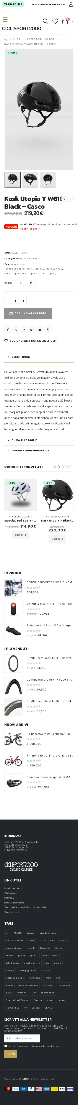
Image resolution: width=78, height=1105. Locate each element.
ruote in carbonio (28, 985)
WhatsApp (48, 329)
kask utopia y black (32, 273)
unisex (35, 1007)
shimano (21, 992)
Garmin (59, 948)
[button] (7, 19)
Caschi (37, 258)
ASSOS (18, 933)
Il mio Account (13, 888)
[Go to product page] (13, 588)
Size (7, 283)
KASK (59, 268)
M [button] (31, 283)
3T (7, 933)
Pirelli (48, 977)
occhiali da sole (15, 977)
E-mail (40, 329)
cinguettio (15, 329)
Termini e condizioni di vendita (25, 907)
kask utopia (11, 273)
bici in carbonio (15, 940)
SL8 (33, 992)
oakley (10, 970)
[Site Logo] (21, 28)
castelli (31, 948)
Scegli (20, 539)
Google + (32, 329)
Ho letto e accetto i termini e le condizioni (33, 1046)
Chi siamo (11, 893)
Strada (38, 1000)
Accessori (26, 258)
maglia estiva (32, 963)
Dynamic (45, 948)
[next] (71, 199)
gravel (21, 955)
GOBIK (9, 955)
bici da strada (48, 933)
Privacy (9, 898)
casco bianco (14, 948)
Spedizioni (11, 912)
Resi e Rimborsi (14, 902)
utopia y (51, 273)
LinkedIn (24, 329)
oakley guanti (27, 970)
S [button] (21, 283)
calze (42, 940)
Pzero (9, 985)
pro (58, 977)
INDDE (25, 1079)
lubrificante (13, 963)
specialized (47, 992)
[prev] (64, 199)
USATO (48, 1007)
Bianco (31, 933)
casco (63, 940)
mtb (47, 963)
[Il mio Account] (71, 4)
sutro (50, 1000)
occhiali (44, 970)
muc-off (58, 963)
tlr (25, 1007)
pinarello (34, 977)
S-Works (47, 985)
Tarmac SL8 (13, 1007)
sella (9, 992)
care (52, 940)
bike (31, 940)
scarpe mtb (64, 985)
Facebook (7, 329)
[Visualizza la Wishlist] (55, 21)
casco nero (17, 264)
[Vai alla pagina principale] (5, 39)
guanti (34, 955)
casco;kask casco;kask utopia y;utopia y (29, 268)
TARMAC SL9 (13, 4)
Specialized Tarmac (17, 1000)
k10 (45, 955)
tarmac (62, 1000)
